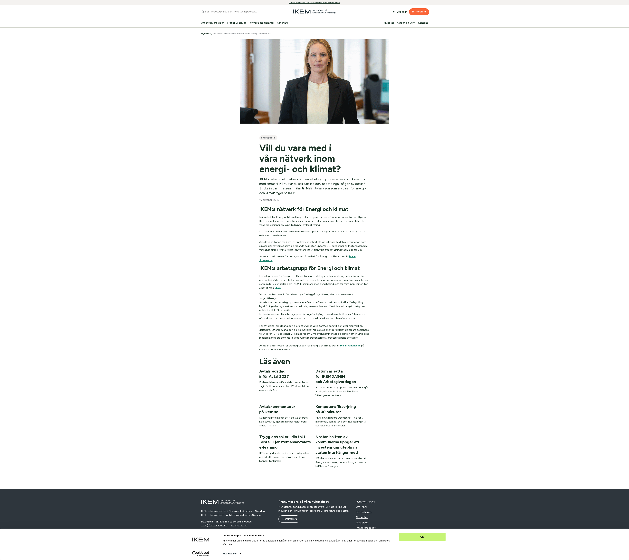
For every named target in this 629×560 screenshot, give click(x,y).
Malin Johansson (350, 345)
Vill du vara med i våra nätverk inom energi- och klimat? (242, 33)
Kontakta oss (364, 512)
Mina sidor (362, 522)
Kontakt (423, 22)
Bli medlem (419, 11)
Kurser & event (406, 22)
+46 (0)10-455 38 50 (214, 525)
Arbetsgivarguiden (212, 22)
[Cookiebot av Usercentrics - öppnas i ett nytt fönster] (200, 553)
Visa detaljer (229, 553)
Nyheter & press (365, 501)
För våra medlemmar (261, 22)
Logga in (402, 11)
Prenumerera (289, 518)
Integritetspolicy (365, 527)
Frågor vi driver (236, 22)
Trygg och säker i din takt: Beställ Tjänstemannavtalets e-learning (285, 442)
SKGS (278, 287)
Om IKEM (282, 22)
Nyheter (389, 22)
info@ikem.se (239, 525)
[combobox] (238, 11)
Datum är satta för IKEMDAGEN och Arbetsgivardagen (335, 376)
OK (422, 536)
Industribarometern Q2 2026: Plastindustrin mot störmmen (314, 2)
